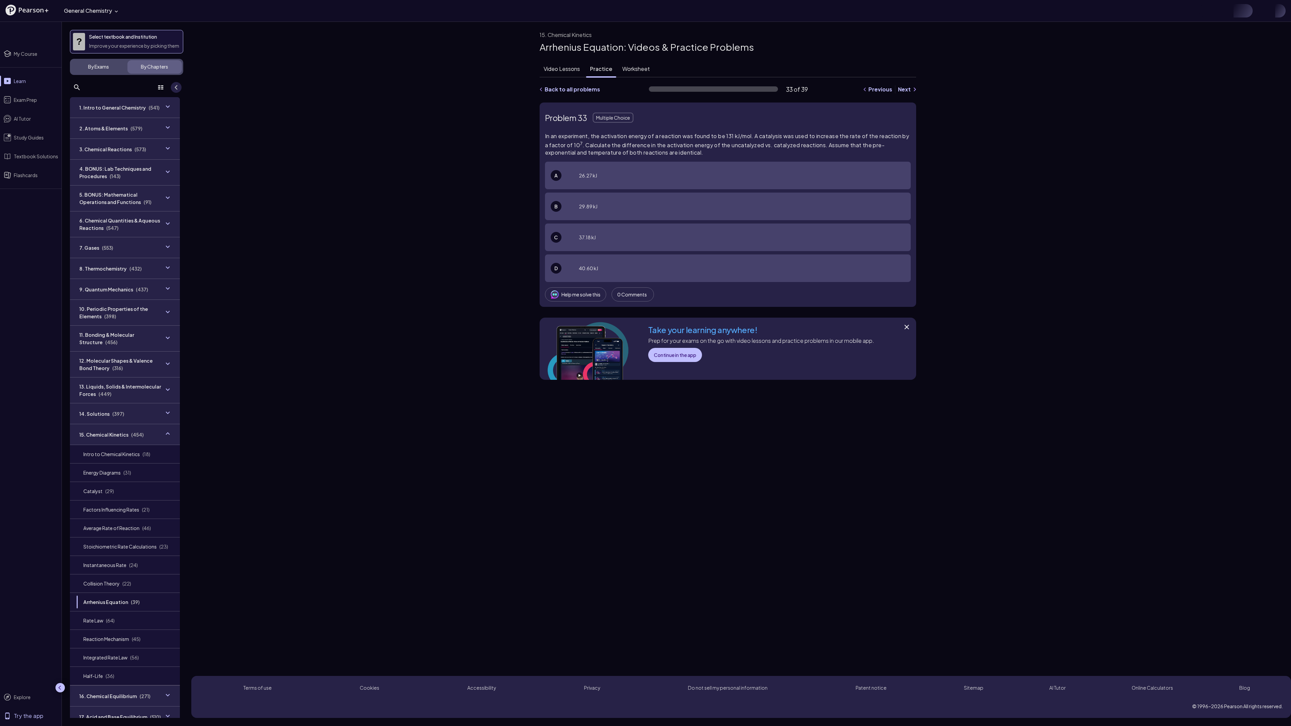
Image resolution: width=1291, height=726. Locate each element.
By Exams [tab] (98, 67)
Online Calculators (1152, 688)
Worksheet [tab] (636, 68)
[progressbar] (713, 89)
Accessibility (481, 688)
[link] (125, 454)
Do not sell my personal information (728, 688)
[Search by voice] (1109, 10)
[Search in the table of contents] (77, 87)
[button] (26, 10)
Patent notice (871, 688)
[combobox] (622, 10)
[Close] (906, 327)
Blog (1244, 688)
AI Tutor (1057, 688)
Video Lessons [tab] (562, 68)
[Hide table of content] (176, 87)
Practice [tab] (601, 68)
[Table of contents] (161, 87)
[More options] (905, 294)
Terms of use (257, 688)
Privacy (592, 688)
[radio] (728, 175)
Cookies (369, 688)
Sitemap (973, 688)
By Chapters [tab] (154, 67)
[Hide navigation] (60, 687)
